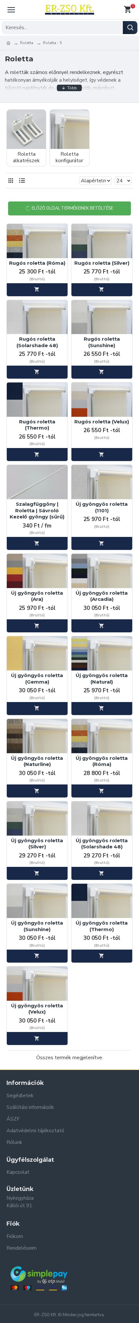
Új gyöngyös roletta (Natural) (102, 678)
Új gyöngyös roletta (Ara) (37, 596)
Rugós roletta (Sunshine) (102, 342)
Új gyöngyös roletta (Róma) (102, 761)
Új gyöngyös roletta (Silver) (37, 843)
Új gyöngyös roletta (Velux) (37, 1008)
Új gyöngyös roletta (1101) (102, 507)
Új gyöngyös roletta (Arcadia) (102, 596)
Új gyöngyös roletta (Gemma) (37, 678)
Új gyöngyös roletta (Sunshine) (37, 926)
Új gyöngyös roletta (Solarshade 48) (102, 843)
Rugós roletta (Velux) (101, 422)
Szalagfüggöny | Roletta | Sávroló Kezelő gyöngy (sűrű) (37, 510)
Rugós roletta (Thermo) (37, 425)
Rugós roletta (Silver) (101, 263)
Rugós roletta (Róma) (37, 263)
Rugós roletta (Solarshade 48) (37, 342)
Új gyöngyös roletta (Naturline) (37, 761)
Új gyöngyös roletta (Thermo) (102, 926)
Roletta (26, 42)
